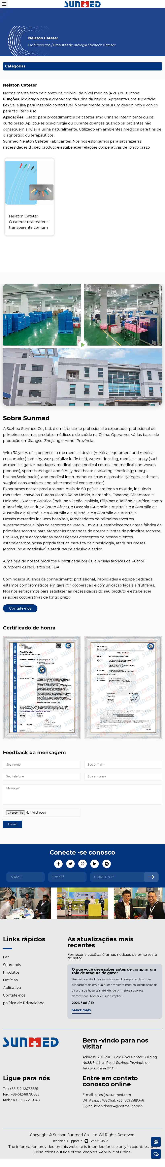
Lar (30, 45)
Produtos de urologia (70, 45)
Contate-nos (20, 608)
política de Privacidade (23, 1003)
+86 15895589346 (130, 1100)
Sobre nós (12, 965)
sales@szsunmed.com (113, 1095)
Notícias (10, 980)
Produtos (43, 45)
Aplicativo (12, 987)
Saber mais (81, 1010)
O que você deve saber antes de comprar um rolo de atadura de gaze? (114, 971)
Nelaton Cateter (23, 216)
